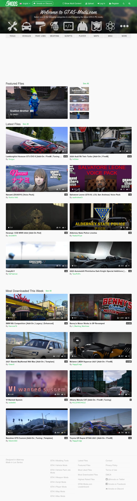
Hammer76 (13, 326)
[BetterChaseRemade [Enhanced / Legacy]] (79, 98)
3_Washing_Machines (80, 326)
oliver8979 (12, 235)
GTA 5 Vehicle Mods (58, 465)
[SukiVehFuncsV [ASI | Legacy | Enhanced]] (79, 90)
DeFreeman (13, 273)
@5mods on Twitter (116, 479)
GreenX (11, 364)
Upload (90, 3)
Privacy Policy (111, 465)
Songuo (11, 159)
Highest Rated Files (86, 479)
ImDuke (75, 159)
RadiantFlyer (77, 235)
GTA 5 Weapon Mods (59, 477)
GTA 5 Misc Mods (57, 496)
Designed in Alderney (15, 459)
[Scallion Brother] (79, 115)
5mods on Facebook (117, 484)
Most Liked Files (85, 470)
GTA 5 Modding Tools (59, 460)
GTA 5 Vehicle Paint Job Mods (60, 471)
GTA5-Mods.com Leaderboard (85, 485)
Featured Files (84, 465)
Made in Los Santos (14, 462)
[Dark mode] (124, 3)
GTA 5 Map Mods (57, 491)
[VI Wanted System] (79, 107)
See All (86, 83)
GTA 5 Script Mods (58, 482)
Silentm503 (13, 440)
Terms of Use (111, 470)
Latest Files (83, 460)
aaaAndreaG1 (77, 197)
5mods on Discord (116, 488)
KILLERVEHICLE (79, 402)
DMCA (108, 474)
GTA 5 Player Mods (58, 486)
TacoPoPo (76, 273)
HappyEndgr (77, 364)
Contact (109, 460)
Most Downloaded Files (88, 474)
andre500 (12, 402)
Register (115, 3)
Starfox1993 (13, 197)
